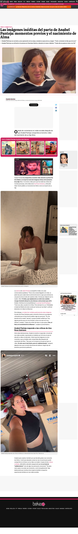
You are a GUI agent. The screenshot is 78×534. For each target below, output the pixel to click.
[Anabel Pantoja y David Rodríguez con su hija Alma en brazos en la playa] (8, 154)
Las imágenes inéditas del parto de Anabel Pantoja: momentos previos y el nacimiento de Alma (40, 4)
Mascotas (52, 508)
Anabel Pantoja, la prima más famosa (17, 139)
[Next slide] (74, 304)
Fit (16, 508)
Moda (8, 508)
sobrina (18, 291)
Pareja (20, 508)
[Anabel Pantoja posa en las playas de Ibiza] (23, 154)
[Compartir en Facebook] (56, 107)
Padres (25, 508)
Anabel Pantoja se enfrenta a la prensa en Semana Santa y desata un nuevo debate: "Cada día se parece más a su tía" (39, 43)
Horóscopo (68, 508)
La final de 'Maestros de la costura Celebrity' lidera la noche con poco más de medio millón (37, 7)
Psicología (44, 508)
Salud (39, 508)
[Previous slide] (62, 304)
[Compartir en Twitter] (56, 105)
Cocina (30, 508)
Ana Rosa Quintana (39, 184)
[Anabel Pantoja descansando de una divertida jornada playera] (52, 154)
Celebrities (11, 4)
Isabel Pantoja (26, 291)
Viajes (57, 508)
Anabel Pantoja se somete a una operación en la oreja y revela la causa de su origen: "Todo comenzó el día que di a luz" (39, 41)
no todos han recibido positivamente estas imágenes (36, 312)
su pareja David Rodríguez (43, 303)
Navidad (62, 508)
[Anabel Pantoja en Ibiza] (37, 154)
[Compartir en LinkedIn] (56, 110)
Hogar (34, 508)
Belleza (12, 508)
